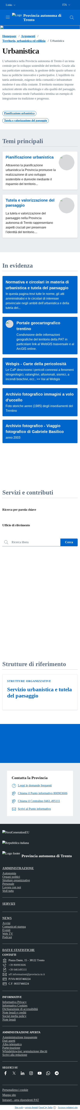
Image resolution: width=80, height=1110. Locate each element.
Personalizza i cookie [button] (15, 1089)
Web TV (7, 933)
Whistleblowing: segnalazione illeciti (24, 1051)
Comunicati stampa (14, 926)
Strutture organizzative (29, 681)
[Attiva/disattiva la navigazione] (7, 17)
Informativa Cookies (14, 1005)
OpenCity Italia (45, 1107)
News (7, 918)
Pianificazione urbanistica (30, 157)
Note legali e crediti (14, 1012)
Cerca (69, 542)
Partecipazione (11, 1047)
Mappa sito (9, 1095)
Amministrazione (18, 868)
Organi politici (11, 876)
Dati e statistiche (18, 950)
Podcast (7, 937)
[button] (11, 5)
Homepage (9, 36)
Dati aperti (8, 1040)
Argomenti (28, 36)
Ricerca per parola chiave (19, 509)
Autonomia (9, 873)
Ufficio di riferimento (16, 525)
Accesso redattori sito (68, 1107)
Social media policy (14, 1016)
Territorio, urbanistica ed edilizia (23, 40)
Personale (8, 883)
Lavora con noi (11, 887)
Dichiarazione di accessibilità (20, 1009)
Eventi (6, 930)
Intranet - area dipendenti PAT (20, 1100)
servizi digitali (31, 1107)
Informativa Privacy (14, 1002)
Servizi (8, 903)
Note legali (9, 1019)
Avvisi (6, 923)
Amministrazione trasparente (19, 1037)
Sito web (19, 1107)
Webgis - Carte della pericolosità (36, 364)
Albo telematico (12, 1044)
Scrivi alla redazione (14, 1054)
